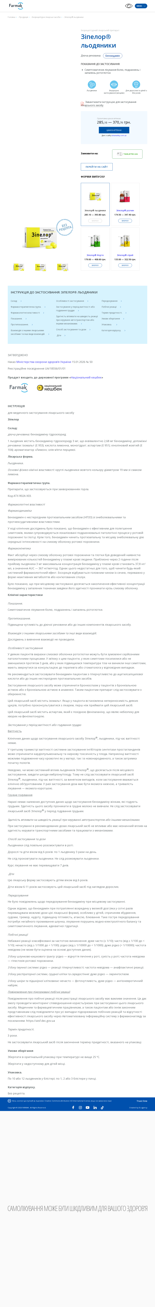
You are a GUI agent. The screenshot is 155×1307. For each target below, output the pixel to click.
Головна (11, 17)
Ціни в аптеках (114, 130)
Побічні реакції (109, 306)
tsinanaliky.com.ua (119, 135)
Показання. (16, 318)
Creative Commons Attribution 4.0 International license (67, 1101)
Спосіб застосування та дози (71, 329)
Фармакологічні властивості (25, 312)
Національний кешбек (86, 377)
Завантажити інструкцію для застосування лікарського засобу (108, 103)
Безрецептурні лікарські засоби (46, 17)
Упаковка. (107, 324)
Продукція (23, 17)
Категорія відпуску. (111, 330)
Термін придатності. (112, 312)
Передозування (109, 300)
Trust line (142, 1100)
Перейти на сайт (97, 166)
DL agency (143, 1107)
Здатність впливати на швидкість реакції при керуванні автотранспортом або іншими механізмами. (77, 320)
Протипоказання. (19, 324)
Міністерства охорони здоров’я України (43, 362)
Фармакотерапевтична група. (26, 306)
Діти (58, 335)
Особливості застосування (70, 300)
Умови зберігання (111, 318)
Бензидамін (113, 55)
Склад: (14, 300)
